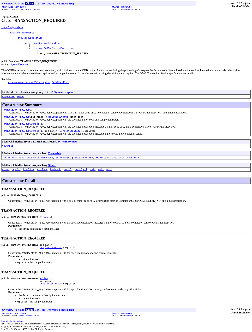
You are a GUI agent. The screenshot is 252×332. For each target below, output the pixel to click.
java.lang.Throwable (21, 32)
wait (92, 169)
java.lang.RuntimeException (42, 43)
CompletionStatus (57, 117)
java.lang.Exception (29, 38)
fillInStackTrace (13, 157)
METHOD (37, 9)
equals (16, 169)
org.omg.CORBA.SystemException (53, 48)
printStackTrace (82, 157)
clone (5, 169)
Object (52, 165)
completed (8, 96)
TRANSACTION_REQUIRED (16, 109)
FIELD (21, 9)
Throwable (54, 153)
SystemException (19, 64)
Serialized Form (60, 82)
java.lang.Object (12, 27)
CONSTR (28, 9)
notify (68, 169)
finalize (28, 169)
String (35, 124)
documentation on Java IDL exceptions (29, 82)
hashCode (55, 169)
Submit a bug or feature (12, 321)
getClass (42, 169)
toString (7, 146)
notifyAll (81, 169)
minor (20, 96)
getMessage (62, 157)
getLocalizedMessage (40, 157)
